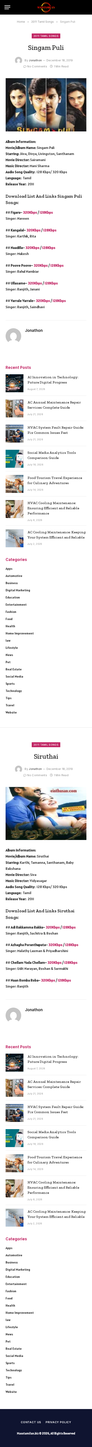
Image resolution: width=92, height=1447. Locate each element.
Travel (10, 705)
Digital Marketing (18, 590)
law (8, 640)
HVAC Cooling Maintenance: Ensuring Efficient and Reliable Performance (53, 508)
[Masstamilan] (46, 7)
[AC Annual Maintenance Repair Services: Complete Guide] (14, 408)
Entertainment (16, 605)
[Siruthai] (46, 813)
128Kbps (46, 212)
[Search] (85, 7)
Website (11, 712)
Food (9, 619)
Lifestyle (12, 648)
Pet (8, 662)
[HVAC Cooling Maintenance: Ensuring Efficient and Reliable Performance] (14, 509)
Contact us (31, 1422)
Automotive (14, 576)
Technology (14, 691)
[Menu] (7, 7)
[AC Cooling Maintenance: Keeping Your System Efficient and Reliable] (14, 538)
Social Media (14, 676)
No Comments (37, 66)
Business (12, 583)
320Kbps (30, 212)
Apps (9, 569)
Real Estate (14, 669)
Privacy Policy (58, 1422)
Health (10, 626)
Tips (8, 698)
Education (13, 597)
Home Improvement (20, 633)
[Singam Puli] (46, 104)
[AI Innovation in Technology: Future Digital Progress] (14, 383)
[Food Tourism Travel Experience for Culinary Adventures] (14, 484)
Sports (10, 684)
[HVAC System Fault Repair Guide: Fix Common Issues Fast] (14, 434)
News (9, 655)
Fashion (11, 612)
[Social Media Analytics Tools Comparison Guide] (14, 459)
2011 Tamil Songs (46, 36)
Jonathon (35, 60)
